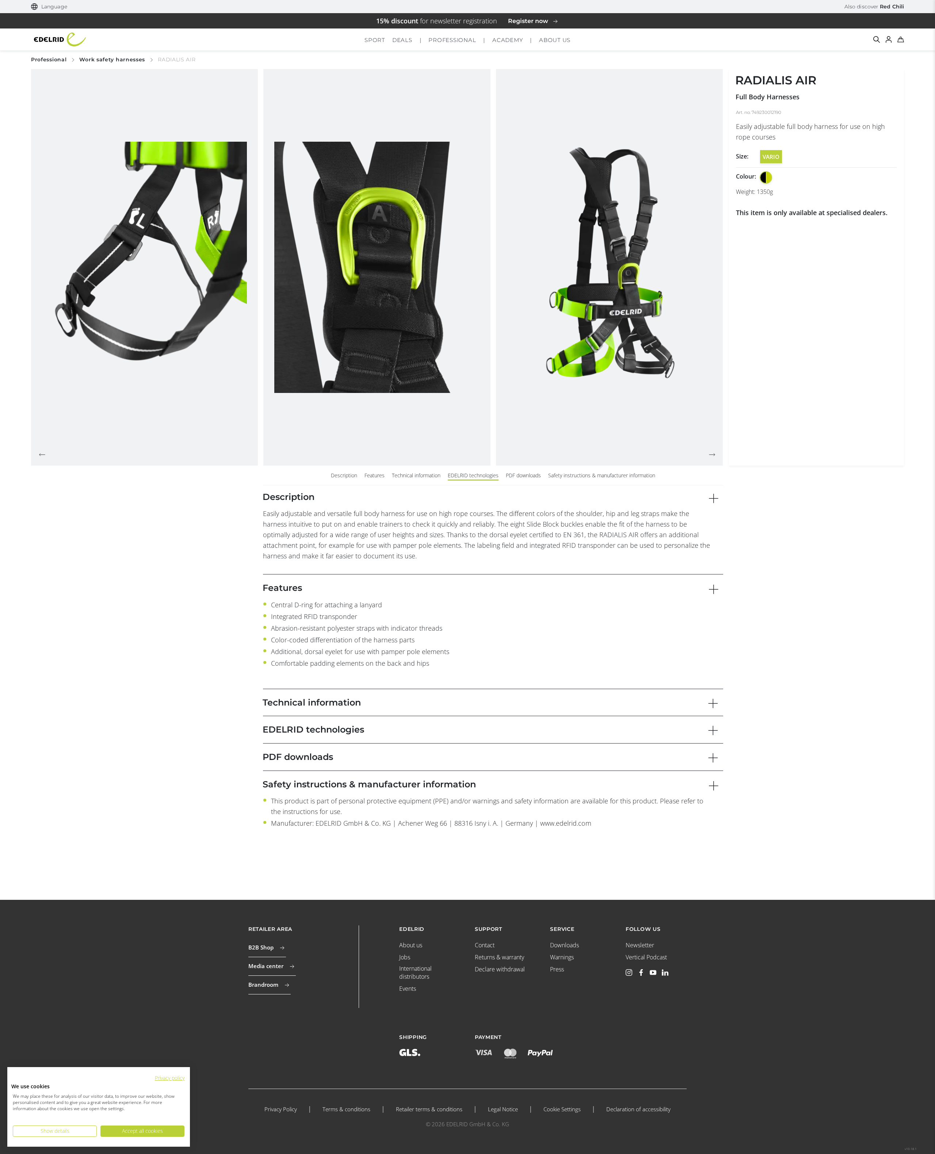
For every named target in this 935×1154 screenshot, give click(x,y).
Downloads (564, 945)
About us (410, 945)
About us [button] (554, 40)
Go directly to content (467, 5)
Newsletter (640, 945)
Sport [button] (375, 40)
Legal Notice (503, 1109)
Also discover (874, 6)
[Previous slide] (42, 455)
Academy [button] (507, 40)
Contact (485, 945)
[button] (49, 7)
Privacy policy (169, 1077)
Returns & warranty (499, 957)
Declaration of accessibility (638, 1109)
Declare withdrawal (500, 969)
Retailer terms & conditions (429, 1109)
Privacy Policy (280, 1109)
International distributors (415, 972)
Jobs (404, 957)
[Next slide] (712, 455)
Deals (402, 40)
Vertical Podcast (646, 957)
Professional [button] (452, 40)
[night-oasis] (766, 177)
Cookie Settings (562, 1109)
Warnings (562, 957)
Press (557, 969)
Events (407, 989)
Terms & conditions (346, 1109)
